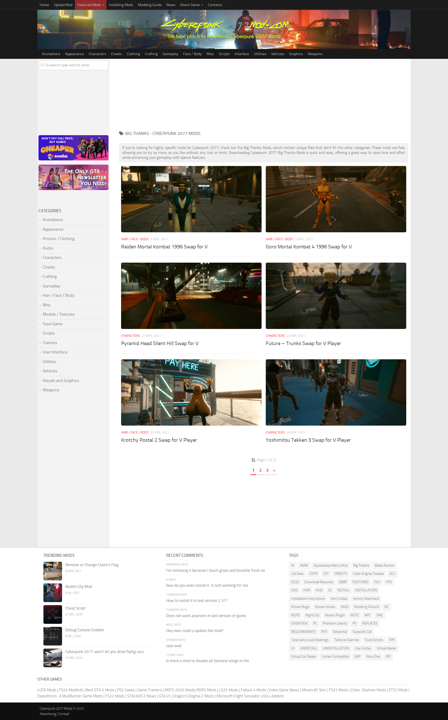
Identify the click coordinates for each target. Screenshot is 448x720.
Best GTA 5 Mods (99, 690)
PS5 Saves (126, 690)
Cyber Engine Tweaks (368, 574)
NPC (367, 615)
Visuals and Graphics (61, 380)
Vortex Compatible (335, 656)
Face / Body (192, 54)
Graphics (296, 54)
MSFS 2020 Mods (179, 690)
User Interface (55, 352)
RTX (324, 632)
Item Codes (339, 598)
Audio (48, 248)
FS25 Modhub (71, 690)
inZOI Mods (46, 690)
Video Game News (284, 690)
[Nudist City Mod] (52, 592)
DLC (392, 574)
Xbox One (373, 656)
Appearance (74, 54)
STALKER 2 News (141, 696)
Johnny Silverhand (366, 598)
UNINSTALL (308, 648)
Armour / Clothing (58, 238)
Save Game (53, 323)
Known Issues (325, 607)
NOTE (354, 615)
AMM (304, 565)
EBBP (343, 582)
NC (387, 607)
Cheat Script (75, 608)
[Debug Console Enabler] (52, 636)
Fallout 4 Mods (253, 690)
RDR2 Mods (206, 690)
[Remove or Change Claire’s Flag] (52, 571)
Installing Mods (121, 5)
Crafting (151, 54)
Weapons (315, 54)
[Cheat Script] (52, 614)
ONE (379, 615)
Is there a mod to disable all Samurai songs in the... (209, 660)
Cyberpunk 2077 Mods (56, 708)
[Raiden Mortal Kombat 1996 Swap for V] (191, 199)
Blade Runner (384, 565)
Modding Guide (149, 5)
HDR (306, 590)
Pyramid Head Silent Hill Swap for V (160, 343)
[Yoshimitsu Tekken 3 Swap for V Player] (336, 392)
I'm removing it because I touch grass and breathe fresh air (215, 570)
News (170, 5)
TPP (392, 640)
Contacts (215, 5)
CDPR (313, 574)
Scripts (224, 54)
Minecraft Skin (314, 690)
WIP (357, 656)
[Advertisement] (264, 94)
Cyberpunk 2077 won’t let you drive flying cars (104, 651)
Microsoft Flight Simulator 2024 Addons (250, 696)
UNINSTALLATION (336, 648)
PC (315, 623)
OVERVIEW (299, 623)
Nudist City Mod (78, 586)
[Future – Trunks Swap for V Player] (336, 296)
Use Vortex (363, 648)
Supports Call (362, 632)
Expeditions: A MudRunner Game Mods (69, 696)
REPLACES (370, 623)
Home (44, 5)
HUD (319, 590)
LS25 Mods (228, 690)
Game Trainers (149, 690)
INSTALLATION (366, 590)
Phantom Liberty (335, 623)
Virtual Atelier (386, 648)
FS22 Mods (338, 690)
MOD (345, 607)
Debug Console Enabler (84, 630)
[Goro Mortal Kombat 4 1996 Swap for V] (336, 199)
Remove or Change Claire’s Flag (92, 564)
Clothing (133, 54)
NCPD (295, 615)
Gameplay (170, 54)
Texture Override (346, 640)
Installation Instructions (308, 598)
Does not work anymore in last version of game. (206, 615)
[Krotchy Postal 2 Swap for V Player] (191, 392)
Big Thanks (361, 565)
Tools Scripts (374, 640)
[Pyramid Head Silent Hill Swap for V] (191, 296)
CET (326, 574)
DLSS (295, 582)
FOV (377, 582)
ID (330, 590)
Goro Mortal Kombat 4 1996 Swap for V (309, 247)
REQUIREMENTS (303, 632)
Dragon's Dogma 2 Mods (193, 696)
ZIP (388, 656)
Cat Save (297, 574)
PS (355, 623)
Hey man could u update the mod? (195, 630)
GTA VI (164, 696)
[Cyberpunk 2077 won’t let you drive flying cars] (52, 658)
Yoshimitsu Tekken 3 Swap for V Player (308, 440)
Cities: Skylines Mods (368, 690)
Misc (210, 54)
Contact (63, 714)
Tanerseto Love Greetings (310, 640)
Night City (312, 615)
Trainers (50, 342)
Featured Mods (89, 5)
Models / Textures (58, 314)
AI (292, 565)
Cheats (116, 54)
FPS (389, 582)
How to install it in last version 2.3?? (197, 600)
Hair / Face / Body (135, 239)
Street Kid (340, 632)
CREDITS (340, 574)
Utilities (260, 54)
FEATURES (360, 582)
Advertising (48, 714)
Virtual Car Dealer (303, 656)
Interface (242, 54)
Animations (51, 54)
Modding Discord (366, 607)
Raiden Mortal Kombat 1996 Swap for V (164, 247)
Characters (97, 54)
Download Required (318, 582)
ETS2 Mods (398, 690)
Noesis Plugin (335, 615)
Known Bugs (300, 607)
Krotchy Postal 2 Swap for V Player (159, 440)
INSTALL (343, 590)
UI (292, 648)
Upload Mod (63, 5)
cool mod (173, 645)
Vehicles (277, 54)
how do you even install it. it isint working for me (207, 585)
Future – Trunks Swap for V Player (303, 343)
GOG (294, 590)
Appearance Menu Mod (331, 565)
